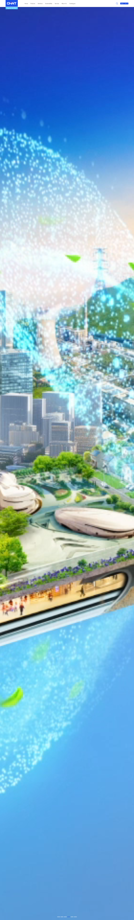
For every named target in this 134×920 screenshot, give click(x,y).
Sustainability (48, 3)
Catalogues (72, 3)
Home (26, 3)
